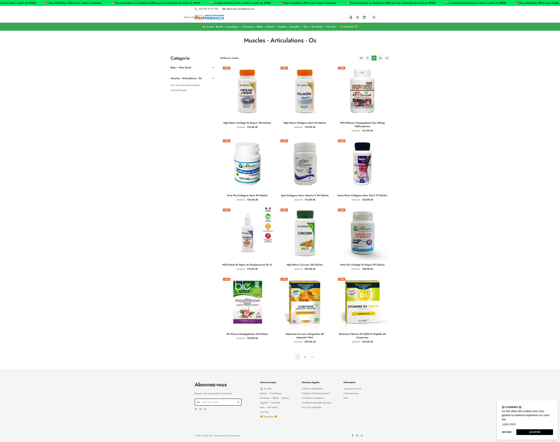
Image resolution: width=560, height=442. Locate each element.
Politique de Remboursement (316, 393)
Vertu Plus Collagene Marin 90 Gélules (247, 195)
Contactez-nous (350, 393)
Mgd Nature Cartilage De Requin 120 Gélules (247, 122)
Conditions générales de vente (316, 402)
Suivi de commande (311, 407)
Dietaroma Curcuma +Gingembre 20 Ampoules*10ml (305, 335)
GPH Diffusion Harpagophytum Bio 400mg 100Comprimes (362, 124)
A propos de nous (352, 388)
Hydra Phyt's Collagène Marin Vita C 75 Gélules (362, 195)
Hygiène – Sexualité (288, 26)
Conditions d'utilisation (313, 398)
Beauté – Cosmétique (227, 26)
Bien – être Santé (313, 26)
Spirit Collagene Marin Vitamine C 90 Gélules (305, 195)
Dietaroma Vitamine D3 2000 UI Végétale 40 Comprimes (362, 335)
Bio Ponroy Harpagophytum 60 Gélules (247, 334)
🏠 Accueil (208, 26)
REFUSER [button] (507, 432)
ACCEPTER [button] (534, 432)
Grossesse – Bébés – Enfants (258, 26)
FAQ (345, 398)
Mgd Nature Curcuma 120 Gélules (305, 264)
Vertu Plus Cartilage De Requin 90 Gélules (362, 264)
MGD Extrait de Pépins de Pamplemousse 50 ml (247, 264)
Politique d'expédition (312, 388)
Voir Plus (331, 26)
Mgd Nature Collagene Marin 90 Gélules (305, 122)
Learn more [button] (509, 424)
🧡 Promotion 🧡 (349, 26)
